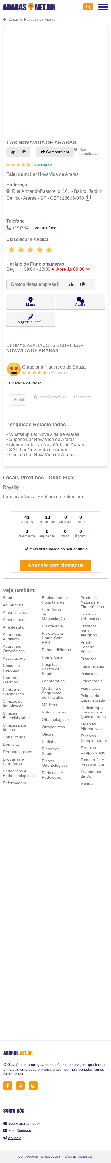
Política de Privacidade (78, 1156)
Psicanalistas (92, 666)
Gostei (18, 400)
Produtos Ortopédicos (91, 616)
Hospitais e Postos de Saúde (52, 669)
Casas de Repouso (11, 667)
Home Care (52, 657)
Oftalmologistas (56, 719)
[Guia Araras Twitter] (22, 1085)
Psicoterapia (92, 681)
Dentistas (11, 744)
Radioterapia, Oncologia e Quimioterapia (93, 712)
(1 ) (42, 164)
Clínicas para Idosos (14, 727)
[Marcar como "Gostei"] (13, 152)
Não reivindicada (88, 152)
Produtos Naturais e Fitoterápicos (92, 602)
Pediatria (50, 741)
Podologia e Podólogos (52, 774)
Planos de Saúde (51, 751)
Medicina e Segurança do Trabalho (52, 693)
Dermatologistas (17, 751)
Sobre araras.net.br (24, 1123)
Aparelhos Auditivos (12, 636)
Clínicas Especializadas (16, 715)
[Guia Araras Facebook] (9, 1085)
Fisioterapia (52, 626)
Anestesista (13, 627)
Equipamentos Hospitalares (55, 599)
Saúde (9, 597)
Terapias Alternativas (91, 726)
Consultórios (14, 737)
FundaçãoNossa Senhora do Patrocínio (43, 496)
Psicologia (90, 673)
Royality (11, 487)
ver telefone (45, 227)
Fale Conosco (19, 1130)
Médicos (49, 704)
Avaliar (80, 305)
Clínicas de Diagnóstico (13, 691)
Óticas (47, 734)
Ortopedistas (53, 727)
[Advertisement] (55, 81)
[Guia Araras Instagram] (35, 1085)
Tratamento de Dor (91, 773)
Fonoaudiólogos (56, 649)
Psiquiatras (90, 688)
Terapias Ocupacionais (93, 750)
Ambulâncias (14, 612)
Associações (14, 658)
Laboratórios (53, 681)
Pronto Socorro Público (88, 647)
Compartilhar (57, 152)
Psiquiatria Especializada (93, 697)
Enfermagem (14, 783)
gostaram (81, 397)
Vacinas (87, 783)
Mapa (30, 305)
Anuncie (14, 1138)
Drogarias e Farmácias (13, 761)
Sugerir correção (31, 322)
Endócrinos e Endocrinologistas (19, 773)
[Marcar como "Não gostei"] (24, 152)
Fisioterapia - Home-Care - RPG (53, 638)
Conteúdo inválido (51, 397)
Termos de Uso (50, 1156)
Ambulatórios (14, 619)
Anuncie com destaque (56, 565)
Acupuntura (13, 605)
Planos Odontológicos (55, 763)
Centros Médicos (10, 679)
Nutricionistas (54, 712)
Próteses (88, 659)
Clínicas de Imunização (13, 703)
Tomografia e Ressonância (92, 761)
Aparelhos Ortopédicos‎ (14, 648)
